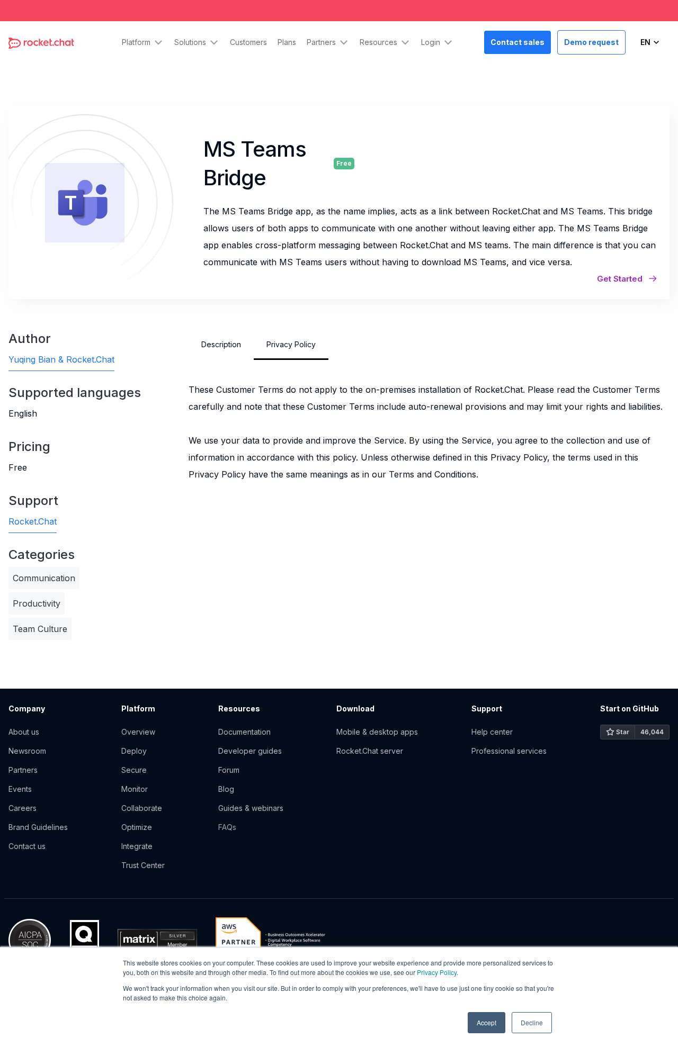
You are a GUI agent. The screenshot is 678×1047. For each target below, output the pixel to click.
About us (23, 731)
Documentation (244, 731)
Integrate (137, 846)
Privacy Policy (437, 972)
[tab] (221, 344)
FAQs (227, 827)
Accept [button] (486, 1022)
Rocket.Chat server (369, 750)
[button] (143, 42)
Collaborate (141, 808)
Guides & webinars (250, 808)
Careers (22, 808)
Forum (228, 769)
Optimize (136, 827)
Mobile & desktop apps (377, 731)
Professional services (509, 750)
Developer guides (250, 750)
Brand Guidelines (38, 827)
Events (20, 788)
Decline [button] (532, 1022)
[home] (41, 42)
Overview (138, 731)
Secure (134, 769)
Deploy (134, 750)
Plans (287, 42)
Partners (23, 769)
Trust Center (143, 865)
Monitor (134, 788)
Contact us (27, 846)
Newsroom (27, 750)
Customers (248, 42)
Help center (492, 731)
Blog (226, 788)
